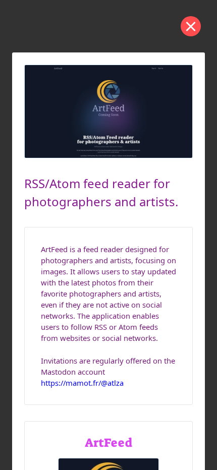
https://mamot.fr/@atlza (82, 383)
